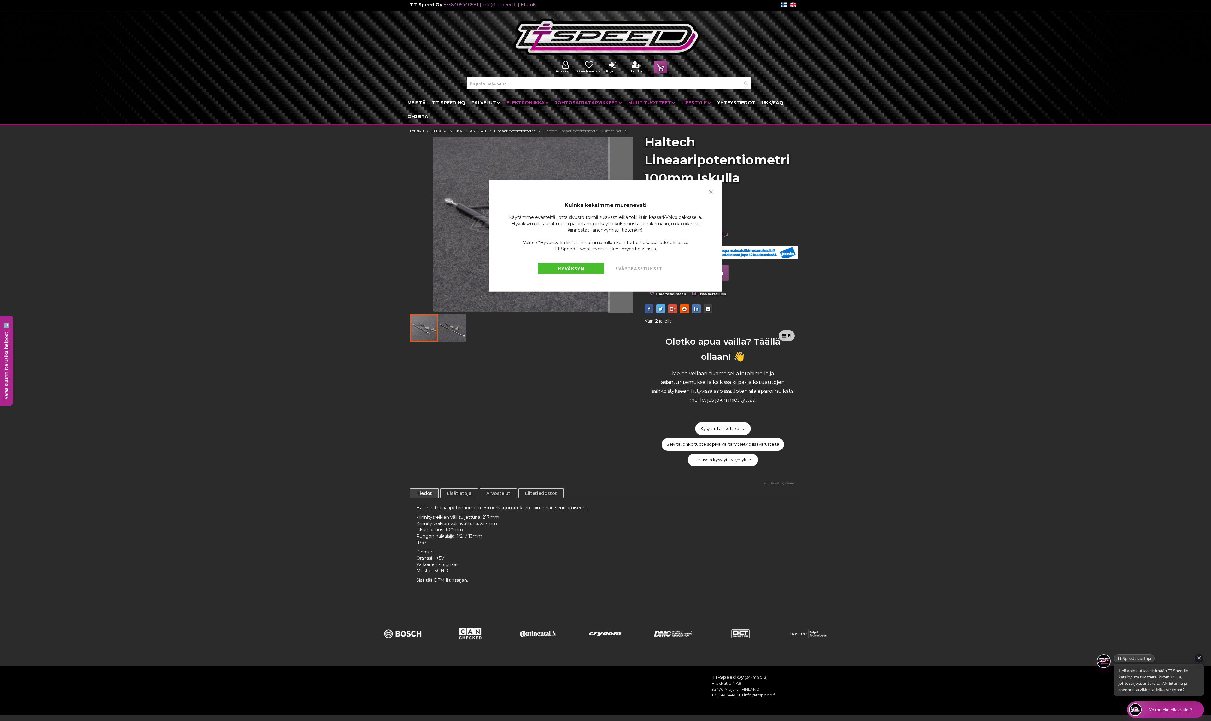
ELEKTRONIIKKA (446, 131)
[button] (452, 327)
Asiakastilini (566, 71)
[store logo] (607, 37)
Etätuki (528, 5)
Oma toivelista (589, 71)
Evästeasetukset (638, 269)
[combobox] (609, 83)
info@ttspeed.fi (500, 5)
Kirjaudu (613, 71)
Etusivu (417, 131)
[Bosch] (402, 642)
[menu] (605, 109)
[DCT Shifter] (740, 642)
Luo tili (636, 71)
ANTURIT (478, 131)
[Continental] (538, 642)
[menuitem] (416, 103)
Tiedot (424, 493)
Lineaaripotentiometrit (515, 131)
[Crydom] (605, 642)
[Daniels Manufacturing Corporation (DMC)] (673, 642)
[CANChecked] (470, 642)
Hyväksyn (571, 269)
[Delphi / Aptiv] (808, 642)
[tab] (424, 493)
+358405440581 (460, 5)
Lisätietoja (459, 493)
